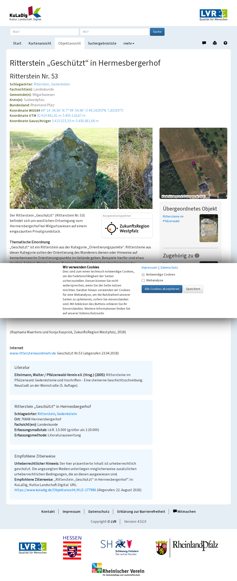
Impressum (72, 511)
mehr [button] (127, 43)
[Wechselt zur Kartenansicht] (193, 163)
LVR (113, 521)
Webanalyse (154, 280)
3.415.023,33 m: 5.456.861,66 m (75, 120)
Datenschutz (98, 511)
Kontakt (48, 511)
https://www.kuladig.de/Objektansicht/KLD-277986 (55, 490)
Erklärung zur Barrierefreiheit (141, 511)
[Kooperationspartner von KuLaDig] (127, 227)
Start (17, 43)
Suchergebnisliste (102, 43)
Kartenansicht (39, 43)
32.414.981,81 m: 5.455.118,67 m (61, 115)
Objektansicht (69, 43)
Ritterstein (41, 84)
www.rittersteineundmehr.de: (33, 353)
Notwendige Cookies (160, 274)
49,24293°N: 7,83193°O (106, 110)
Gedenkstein (60, 84)
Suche (157, 31)
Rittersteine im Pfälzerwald (173, 219)
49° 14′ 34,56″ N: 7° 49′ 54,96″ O (64, 110)
